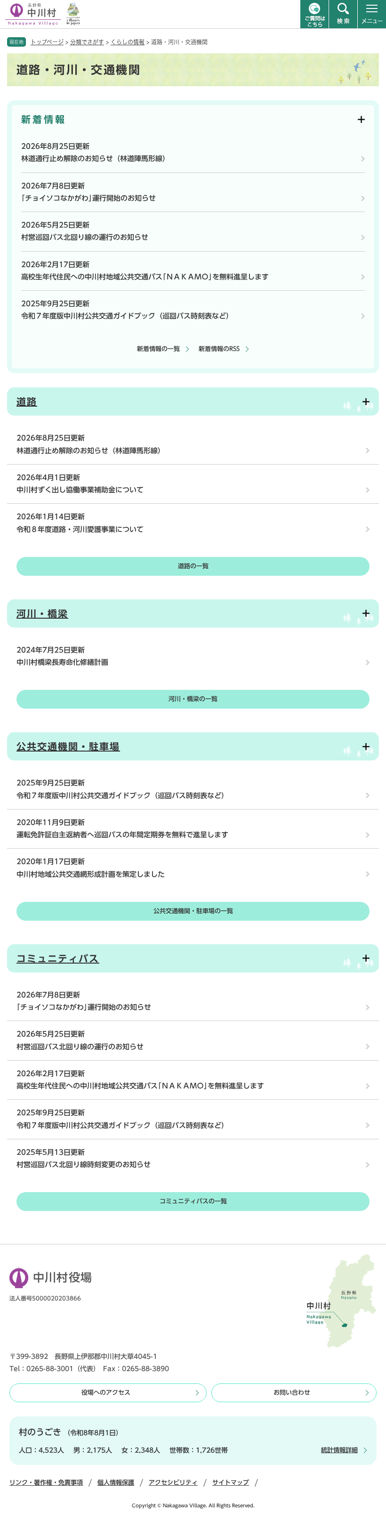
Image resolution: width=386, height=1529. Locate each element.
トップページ (47, 42)
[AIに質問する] (314, 14)
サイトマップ (230, 1483)
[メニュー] (372, 14)
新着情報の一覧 (158, 349)
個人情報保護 (115, 1483)
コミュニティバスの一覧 (193, 1201)
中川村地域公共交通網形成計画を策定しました (90, 874)
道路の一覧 (193, 566)
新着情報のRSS (219, 349)
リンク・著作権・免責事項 (46, 1483)
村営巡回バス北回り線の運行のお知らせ (84, 237)
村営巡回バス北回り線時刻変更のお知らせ (83, 1164)
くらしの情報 (128, 42)
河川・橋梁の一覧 (193, 699)
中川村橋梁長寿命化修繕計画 (62, 662)
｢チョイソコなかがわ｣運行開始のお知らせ (88, 198)
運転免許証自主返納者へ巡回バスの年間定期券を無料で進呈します (122, 834)
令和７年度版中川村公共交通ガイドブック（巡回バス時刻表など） (127, 315)
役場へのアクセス (105, 1393)
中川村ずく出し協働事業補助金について (80, 489)
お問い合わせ (291, 1393)
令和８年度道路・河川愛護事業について (80, 529)
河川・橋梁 (42, 613)
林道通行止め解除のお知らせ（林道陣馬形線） (95, 158)
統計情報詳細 (339, 1450)
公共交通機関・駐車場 (68, 746)
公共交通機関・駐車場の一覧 (193, 911)
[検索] (343, 14)
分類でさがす (87, 42)
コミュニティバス (57, 958)
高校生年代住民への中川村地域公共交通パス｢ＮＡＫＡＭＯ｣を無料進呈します (145, 276)
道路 (26, 401)
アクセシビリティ (173, 1483)
